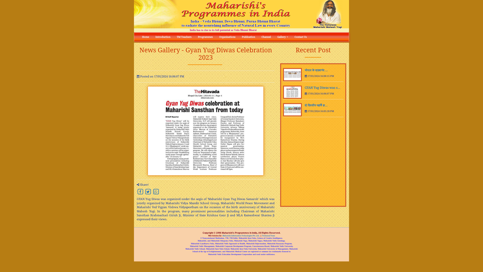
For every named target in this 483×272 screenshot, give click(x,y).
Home (145, 37)
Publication (248, 37)
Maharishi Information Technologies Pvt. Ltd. (240, 236)
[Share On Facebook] (140, 191)
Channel (266, 37)
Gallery (281, 37)
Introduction (162, 37)
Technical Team (268, 236)
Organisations (227, 37)
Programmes (205, 37)
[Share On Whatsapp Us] (155, 191)
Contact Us (301, 37)
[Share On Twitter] (148, 191)
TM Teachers (184, 37)
